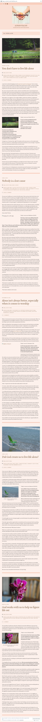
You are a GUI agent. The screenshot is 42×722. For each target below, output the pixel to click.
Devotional (9, 72)
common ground (23, 463)
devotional (15, 75)
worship (12, 312)
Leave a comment (7, 80)
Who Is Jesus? (15, 185)
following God (24, 311)
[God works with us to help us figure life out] (21, 589)
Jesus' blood (8, 189)
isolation (32, 76)
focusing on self (16, 311)
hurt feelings (16, 618)
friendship (27, 75)
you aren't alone (22, 77)
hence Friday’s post (17, 331)
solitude (31, 618)
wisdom (28, 189)
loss (21, 618)
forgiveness (6, 188)
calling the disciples (17, 187)
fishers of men (32, 187)
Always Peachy (21, 25)
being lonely (12, 463)
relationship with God (12, 77)
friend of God (21, 75)
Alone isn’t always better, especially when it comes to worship (20, 302)
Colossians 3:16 (16, 310)
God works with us (8, 618)
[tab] (3, 4)
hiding (29, 311)
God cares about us (14, 188)
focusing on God (7, 311)
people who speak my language (24, 84)
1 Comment (6, 621)
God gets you (34, 75)
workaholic (6, 312)
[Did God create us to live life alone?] (21, 439)
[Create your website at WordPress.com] (21, 1)
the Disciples (22, 189)
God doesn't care (24, 188)
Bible (4, 72)
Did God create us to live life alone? (20, 457)
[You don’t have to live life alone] (21, 51)
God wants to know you (15, 76)
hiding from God (25, 76)
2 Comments (6, 315)
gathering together (8, 464)
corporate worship (25, 310)
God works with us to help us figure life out (20, 608)
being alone (6, 75)
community (29, 463)
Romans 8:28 (25, 618)
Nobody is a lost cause (13, 181)
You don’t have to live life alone (18, 68)
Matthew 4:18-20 (15, 189)
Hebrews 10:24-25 (18, 464)
